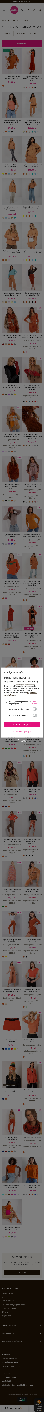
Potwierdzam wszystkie (22, 724)
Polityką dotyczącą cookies (25, 684)
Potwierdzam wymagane (22, 732)
